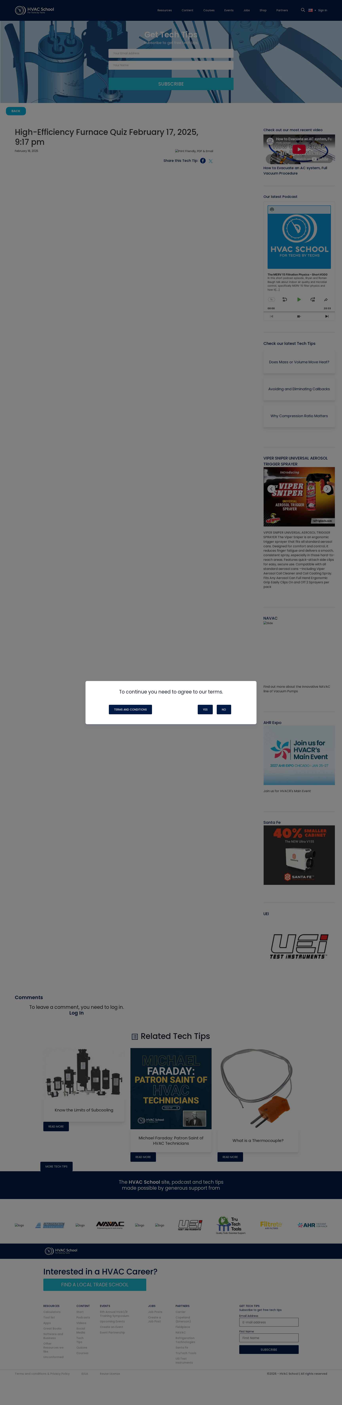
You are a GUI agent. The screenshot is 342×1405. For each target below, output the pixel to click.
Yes (205, 710)
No (224, 710)
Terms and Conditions (130, 710)
